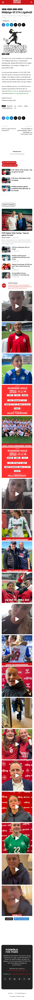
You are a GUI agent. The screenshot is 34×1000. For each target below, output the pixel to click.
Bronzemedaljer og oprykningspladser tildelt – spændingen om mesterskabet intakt (24, 131)
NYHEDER (10, 9)
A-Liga (4, 173)
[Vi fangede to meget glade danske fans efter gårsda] (17, 744)
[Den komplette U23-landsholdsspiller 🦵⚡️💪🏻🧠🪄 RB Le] (17, 306)
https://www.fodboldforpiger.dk (17, 154)
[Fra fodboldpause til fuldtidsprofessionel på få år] (17, 650)
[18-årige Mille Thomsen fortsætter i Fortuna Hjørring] (6, 275)
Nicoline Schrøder (6, 237)
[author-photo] (17, 149)
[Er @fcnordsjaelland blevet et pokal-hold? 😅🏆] (17, 337)
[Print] (19, 25)
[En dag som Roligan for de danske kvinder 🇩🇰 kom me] (17, 588)
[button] (3, 2)
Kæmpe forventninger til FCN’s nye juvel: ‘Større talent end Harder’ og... (22, 266)
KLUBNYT (8, 6)
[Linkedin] (11, 25)
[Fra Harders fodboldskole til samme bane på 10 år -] (17, 869)
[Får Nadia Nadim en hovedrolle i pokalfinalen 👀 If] (17, 369)
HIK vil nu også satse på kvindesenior (9, 129)
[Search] (31, 2)
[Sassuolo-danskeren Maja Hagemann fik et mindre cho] (17, 525)
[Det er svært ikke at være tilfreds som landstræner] (17, 775)
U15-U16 (15, 9)
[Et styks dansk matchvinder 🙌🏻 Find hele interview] (17, 807)
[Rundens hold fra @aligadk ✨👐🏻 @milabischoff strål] (17, 462)
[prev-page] (3, 195)
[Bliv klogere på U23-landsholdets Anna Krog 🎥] (17, 619)
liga (15, 106)
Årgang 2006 (9, 106)
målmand (20, 106)
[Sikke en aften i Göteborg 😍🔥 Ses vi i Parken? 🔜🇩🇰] (17, 713)
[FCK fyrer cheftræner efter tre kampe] (6, 180)
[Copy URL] (23, 25)
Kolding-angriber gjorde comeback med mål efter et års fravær (20, 188)
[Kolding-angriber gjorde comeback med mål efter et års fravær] (6, 189)
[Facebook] (3, 25)
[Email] (15, 25)
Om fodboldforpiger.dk (20, 993)
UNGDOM (20, 9)
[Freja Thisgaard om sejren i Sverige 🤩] (17, 838)
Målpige (26, 106)
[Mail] (19, 979)
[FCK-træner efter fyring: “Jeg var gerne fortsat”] (6, 172)
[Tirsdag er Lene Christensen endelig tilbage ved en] (17, 901)
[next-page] (6, 195)
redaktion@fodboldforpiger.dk (17, 970)
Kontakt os (10, 993)
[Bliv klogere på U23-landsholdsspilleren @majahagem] (17, 494)
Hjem (3, 6)
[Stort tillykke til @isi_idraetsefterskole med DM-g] (17, 431)
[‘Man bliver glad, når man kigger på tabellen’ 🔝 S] (17, 681)
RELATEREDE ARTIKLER (9, 162)
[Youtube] (29, 979)
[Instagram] (10, 979)
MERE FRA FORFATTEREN (10, 165)
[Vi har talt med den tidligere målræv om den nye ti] (17, 556)
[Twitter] (7, 25)
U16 (15, 108)
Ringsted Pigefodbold (7, 108)
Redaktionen (6, 20)
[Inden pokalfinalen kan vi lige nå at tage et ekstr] (17, 400)
